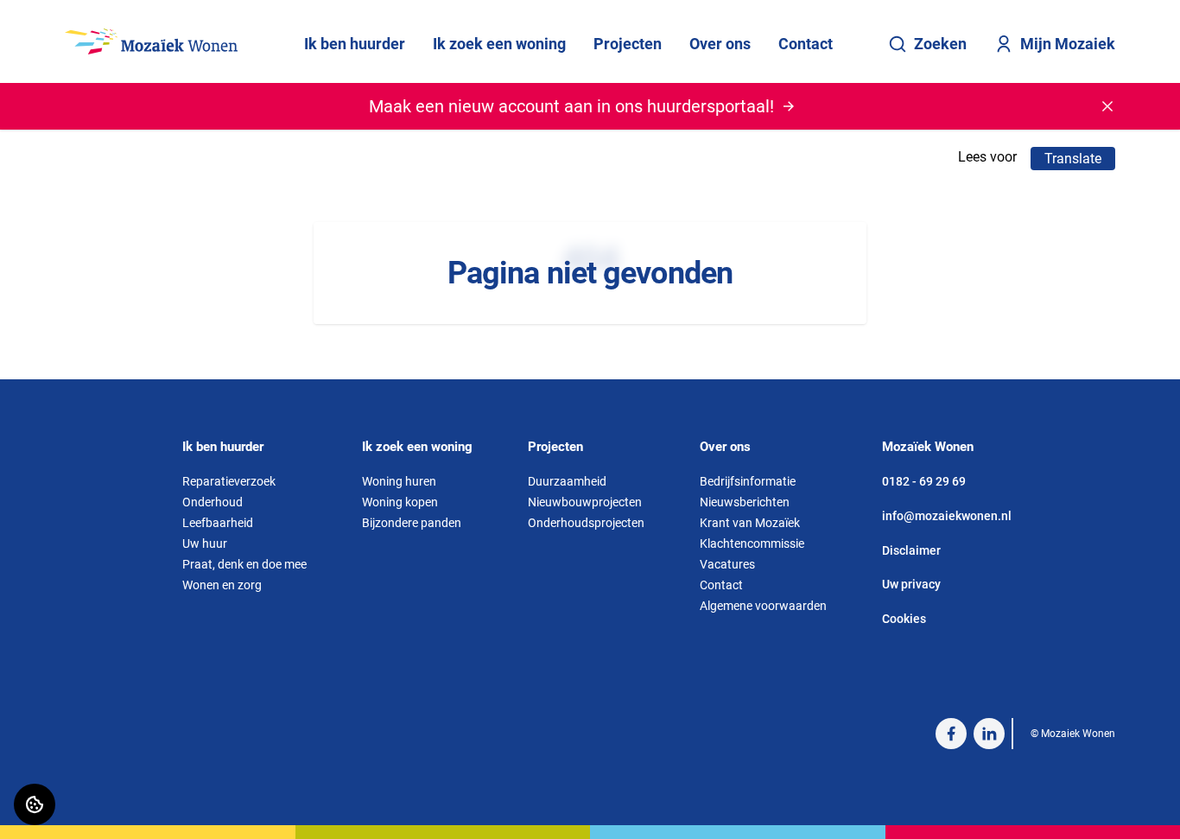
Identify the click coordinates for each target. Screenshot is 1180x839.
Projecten (627, 44)
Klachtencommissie (752, 543)
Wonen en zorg (222, 585)
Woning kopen (400, 502)
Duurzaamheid (567, 481)
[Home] (151, 41)
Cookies (904, 619)
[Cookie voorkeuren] (34, 804)
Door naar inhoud (67, 24)
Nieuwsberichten (745, 502)
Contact (805, 44)
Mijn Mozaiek (1067, 44)
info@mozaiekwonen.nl (947, 516)
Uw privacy (911, 584)
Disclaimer (911, 550)
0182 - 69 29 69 (924, 481)
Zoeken (940, 44)
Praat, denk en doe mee (244, 564)
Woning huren (399, 481)
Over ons (720, 44)
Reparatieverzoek (229, 481)
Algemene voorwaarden (763, 606)
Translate (1072, 158)
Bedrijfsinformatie (748, 481)
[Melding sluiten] (1107, 106)
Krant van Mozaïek (750, 523)
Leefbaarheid (217, 523)
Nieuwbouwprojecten (585, 502)
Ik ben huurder (354, 44)
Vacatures (727, 564)
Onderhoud (212, 502)
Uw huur (204, 543)
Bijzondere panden (411, 523)
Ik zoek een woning (499, 44)
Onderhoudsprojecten (586, 523)
